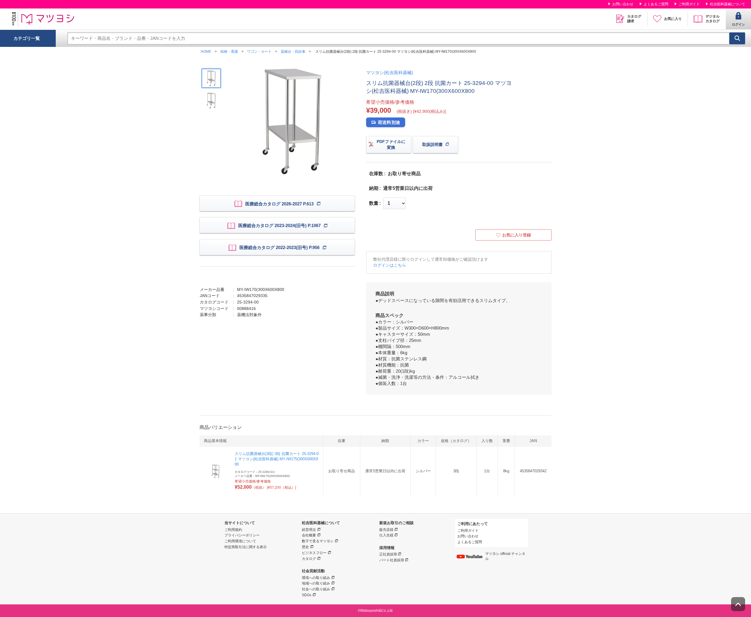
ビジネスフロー (314, 553)
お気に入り (673, 19)
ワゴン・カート (259, 52)
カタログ (309, 559)
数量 (373, 203)
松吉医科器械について (727, 4)
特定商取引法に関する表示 (245, 547)
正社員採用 (388, 554)
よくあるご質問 (656, 4)
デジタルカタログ (713, 18)
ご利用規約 (233, 530)
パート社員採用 (391, 560)
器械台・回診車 (293, 52)
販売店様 (386, 530)
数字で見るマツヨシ (318, 541)
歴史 (305, 547)
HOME (206, 52)
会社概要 (309, 535)
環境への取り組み (316, 578)
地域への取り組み (316, 583)
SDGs (306, 595)
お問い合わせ (622, 4)
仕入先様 (386, 535)
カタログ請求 (634, 18)
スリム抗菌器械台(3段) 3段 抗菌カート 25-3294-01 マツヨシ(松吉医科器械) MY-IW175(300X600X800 (277, 458)
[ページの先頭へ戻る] (738, 604)
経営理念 (309, 530)
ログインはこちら (389, 265)
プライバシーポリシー (242, 535)
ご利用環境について (240, 541)
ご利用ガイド (689, 4)
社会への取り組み (316, 589)
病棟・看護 (229, 52)
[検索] (737, 38)
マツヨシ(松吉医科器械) (389, 72)
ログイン (738, 24)
